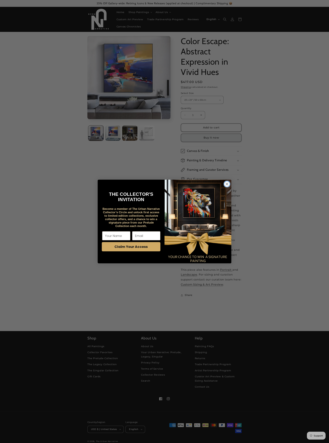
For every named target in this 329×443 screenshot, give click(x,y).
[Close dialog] (227, 184)
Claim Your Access (131, 246)
